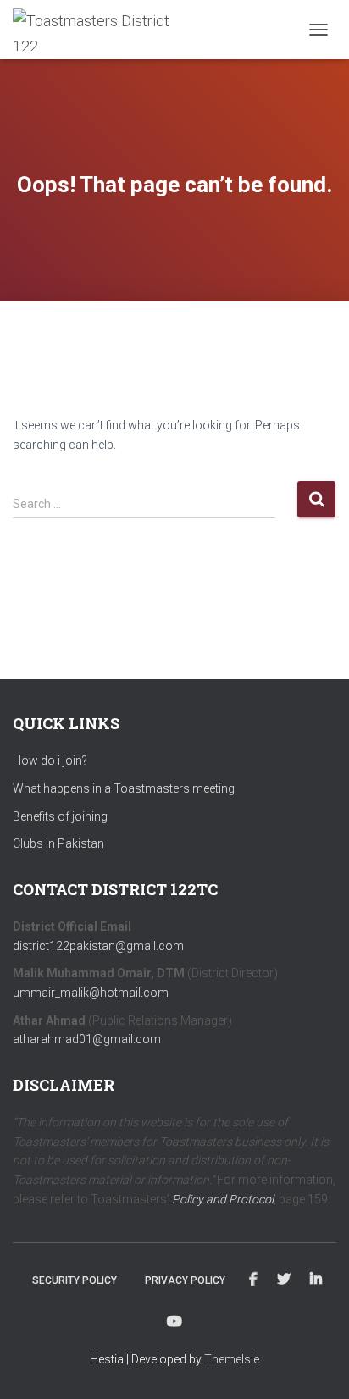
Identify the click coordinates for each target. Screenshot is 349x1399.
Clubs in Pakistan (58, 843)
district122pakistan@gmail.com (98, 946)
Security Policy (74, 1280)
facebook (253, 1279)
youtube (174, 1321)
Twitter (284, 1279)
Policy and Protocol (223, 1199)
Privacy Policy (185, 1280)
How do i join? (50, 760)
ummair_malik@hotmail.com (91, 992)
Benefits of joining (60, 816)
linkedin (316, 1279)
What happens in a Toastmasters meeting (124, 788)
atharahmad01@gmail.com (87, 1039)
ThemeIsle (231, 1359)
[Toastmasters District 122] (101, 29)
